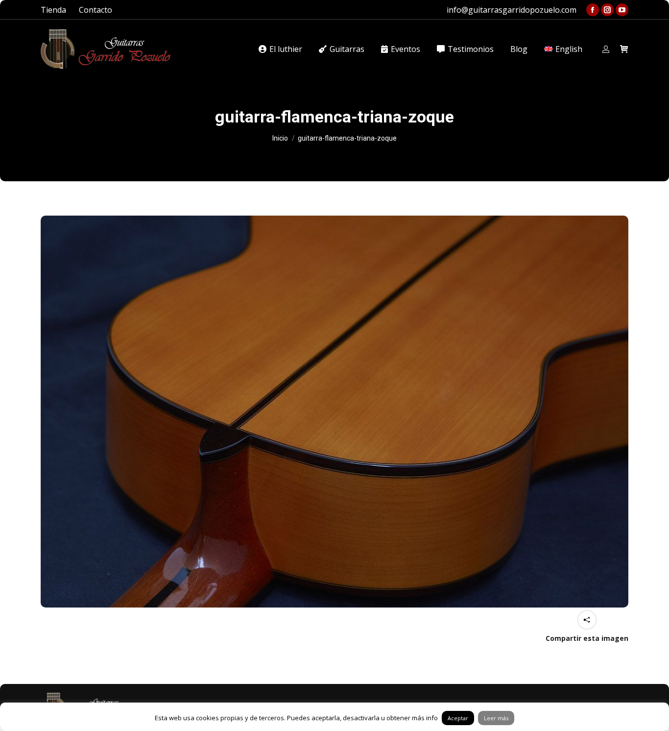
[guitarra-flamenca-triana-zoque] (334, 412)
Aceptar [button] (458, 718)
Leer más (496, 718)
